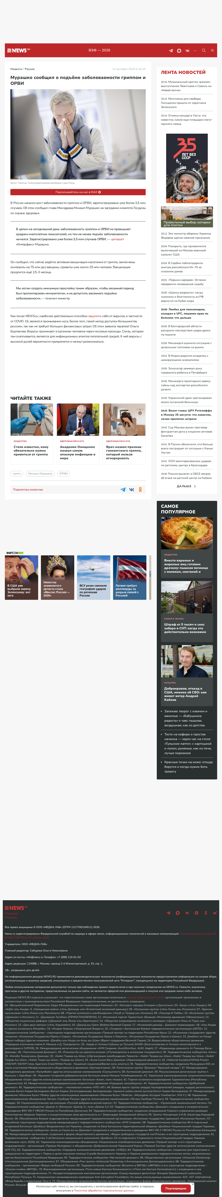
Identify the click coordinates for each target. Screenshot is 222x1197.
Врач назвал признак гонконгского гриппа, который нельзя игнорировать (124, 452)
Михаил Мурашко (40, 474)
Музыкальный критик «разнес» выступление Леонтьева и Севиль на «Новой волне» (186, 86)
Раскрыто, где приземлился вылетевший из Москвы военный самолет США (183, 250)
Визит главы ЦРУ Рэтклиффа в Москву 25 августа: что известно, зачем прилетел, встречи (186, 415)
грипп (17, 474)
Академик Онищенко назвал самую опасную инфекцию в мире (77, 452)
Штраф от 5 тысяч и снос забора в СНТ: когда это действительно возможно (185, 628)
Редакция (11, 913)
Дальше (184, 486)
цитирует (117, 239)
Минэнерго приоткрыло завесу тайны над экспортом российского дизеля (186, 385)
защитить (94, 316)
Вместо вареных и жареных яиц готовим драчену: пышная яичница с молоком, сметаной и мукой (186, 567)
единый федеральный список (145, 997)
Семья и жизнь (174, 619)
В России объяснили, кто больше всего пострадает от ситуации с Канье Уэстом (187, 448)
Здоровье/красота (72, 441)
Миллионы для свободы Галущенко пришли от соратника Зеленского (183, 103)
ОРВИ (63, 474)
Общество (20, 441)
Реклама (11, 917)
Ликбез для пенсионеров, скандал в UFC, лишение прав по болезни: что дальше (184, 314)
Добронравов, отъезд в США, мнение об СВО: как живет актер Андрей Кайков (185, 694)
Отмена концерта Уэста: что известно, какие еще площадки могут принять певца (186, 120)
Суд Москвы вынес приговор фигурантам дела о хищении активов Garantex (186, 432)
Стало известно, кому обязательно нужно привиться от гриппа (31, 450)
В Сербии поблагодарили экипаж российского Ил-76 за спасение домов (182, 267)
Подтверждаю (175, 1188)
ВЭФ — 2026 (99, 50)
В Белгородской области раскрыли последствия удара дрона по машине (185, 330)
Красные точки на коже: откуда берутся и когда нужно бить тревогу (188, 767)
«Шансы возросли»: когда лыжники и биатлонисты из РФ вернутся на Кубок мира (182, 297)
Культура (170, 683)
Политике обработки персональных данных (104, 1190)
